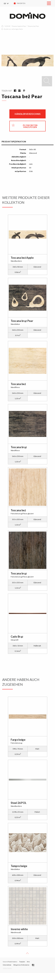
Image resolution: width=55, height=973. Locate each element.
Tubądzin (22, 962)
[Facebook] (14, 91)
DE (5, 3)
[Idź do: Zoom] (47, 81)
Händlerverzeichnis (27, 114)
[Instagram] (18, 91)
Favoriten (21, 3)
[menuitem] (8, 3)
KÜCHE (7, 26)
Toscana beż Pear (33, 26)
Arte (28, 961)
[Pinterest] (23, 91)
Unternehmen (7, 965)
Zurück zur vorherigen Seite (13, 29)
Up (27, 953)
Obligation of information (21, 965)
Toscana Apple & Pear (19, 26)
